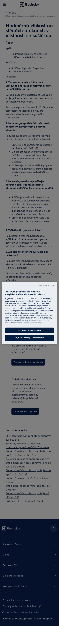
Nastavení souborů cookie (29, 330)
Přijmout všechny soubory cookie (29, 338)
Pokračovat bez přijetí (47, 285)
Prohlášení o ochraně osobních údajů (27, 323)
